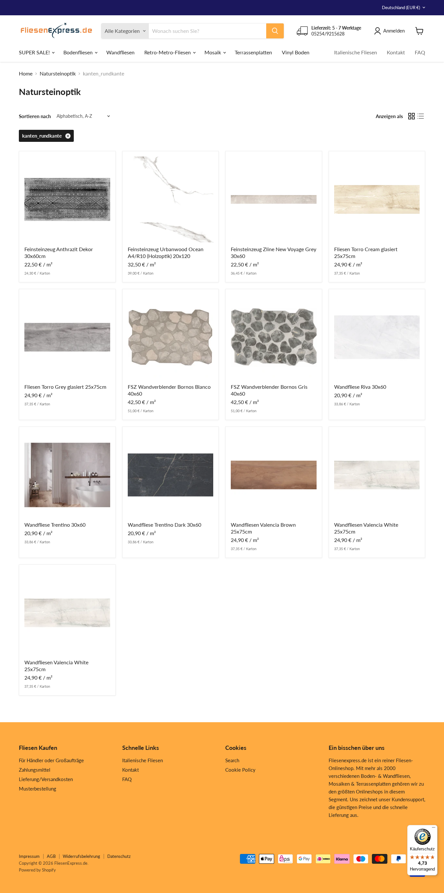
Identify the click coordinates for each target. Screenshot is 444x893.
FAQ (420, 52)
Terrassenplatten (253, 52)
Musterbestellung (37, 789)
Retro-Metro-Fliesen (168, 52)
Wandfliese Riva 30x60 (360, 387)
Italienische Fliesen (355, 52)
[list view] (420, 116)
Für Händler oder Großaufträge (51, 760)
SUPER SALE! (35, 52)
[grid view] (411, 116)
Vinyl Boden (295, 52)
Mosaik (213, 52)
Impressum (29, 856)
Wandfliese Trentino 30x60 (54, 524)
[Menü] (433, 829)
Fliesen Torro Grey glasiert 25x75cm (65, 387)
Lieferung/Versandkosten (46, 779)
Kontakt (396, 52)
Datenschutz (119, 856)
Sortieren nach (35, 116)
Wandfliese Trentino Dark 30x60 (164, 524)
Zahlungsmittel (34, 770)
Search (232, 760)
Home (26, 73)
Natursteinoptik (58, 73)
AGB (51, 856)
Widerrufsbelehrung (81, 856)
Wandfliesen (120, 52)
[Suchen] (275, 30)
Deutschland (401, 7)
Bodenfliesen (78, 52)
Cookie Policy (240, 770)
